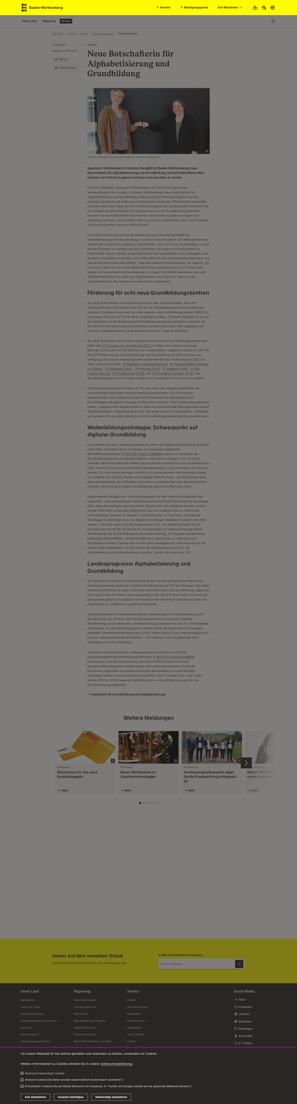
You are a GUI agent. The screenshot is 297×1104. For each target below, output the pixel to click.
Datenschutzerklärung (116, 1063)
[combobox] (230, 7)
